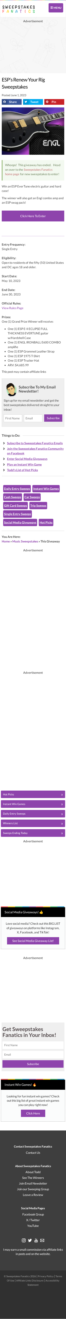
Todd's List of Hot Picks (22, 470)
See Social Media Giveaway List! (33, 941)
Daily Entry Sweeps (17, 489)
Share (13, 102)
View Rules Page (13, 308)
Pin (54, 102)
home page (12, 174)
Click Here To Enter (33, 216)
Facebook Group (33, 1214)
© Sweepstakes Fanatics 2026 (20, 1276)
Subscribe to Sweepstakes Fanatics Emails (35, 443)
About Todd (33, 1172)
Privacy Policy (46, 1276)
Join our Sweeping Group (33, 1189)
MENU (57, 7)
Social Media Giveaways (20, 522)
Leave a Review (33, 1195)
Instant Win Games (46, 489)
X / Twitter (33, 1220)
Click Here (33, 1113)
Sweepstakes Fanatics (38, 169)
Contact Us (33, 1152)
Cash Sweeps (12, 497)
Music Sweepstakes (25, 541)
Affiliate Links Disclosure (30, 1280)
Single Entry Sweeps (17, 514)
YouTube (33, 1226)
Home (6, 541)
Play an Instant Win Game (24, 464)
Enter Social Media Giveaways (27, 459)
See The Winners (33, 1178)
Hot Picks (46, 522)
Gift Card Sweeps (15, 505)
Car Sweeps (32, 497)
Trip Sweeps (38, 505)
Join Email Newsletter (33, 1183)
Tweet (34, 102)
